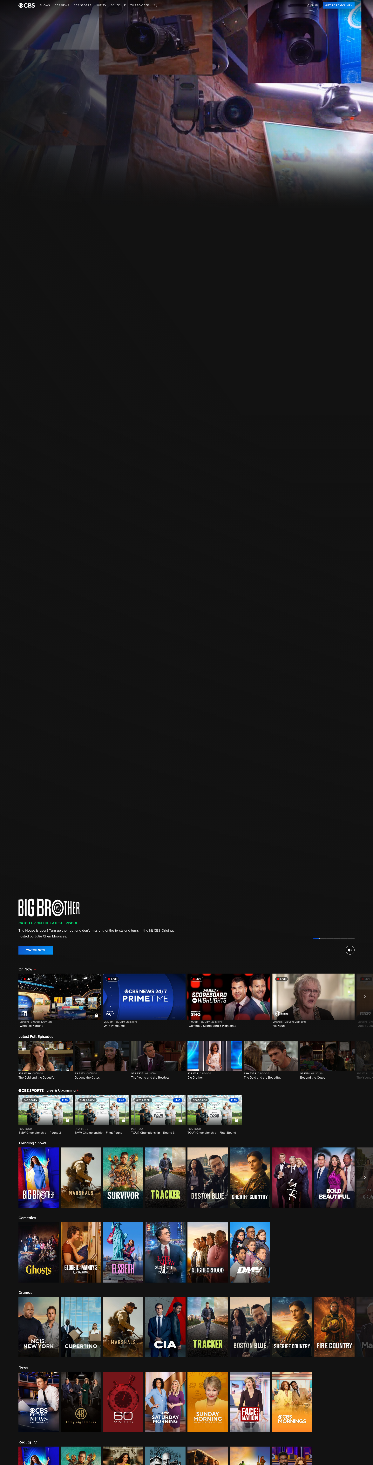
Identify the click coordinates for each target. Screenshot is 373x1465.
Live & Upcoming (60, 1090)
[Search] (155, 5)
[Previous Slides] (9, 1115)
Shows (45, 5)
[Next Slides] (364, 1115)
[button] (59, 1003)
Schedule (118, 5)
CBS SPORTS (82, 5)
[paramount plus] (26, 5)
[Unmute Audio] (350, 950)
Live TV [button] (101, 5)
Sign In (313, 5)
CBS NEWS (62, 5)
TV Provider (139, 5)
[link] (339, 5)
